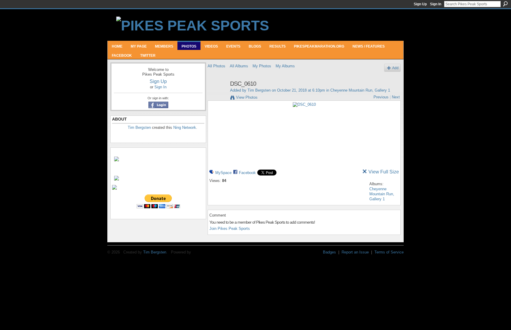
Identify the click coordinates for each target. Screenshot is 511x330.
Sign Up (420, 4)
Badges (329, 252)
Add (395, 68)
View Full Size (383, 171)
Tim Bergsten (139, 127)
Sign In (435, 4)
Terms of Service (389, 252)
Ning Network (184, 127)
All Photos (216, 66)
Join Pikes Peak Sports (229, 228)
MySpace (223, 172)
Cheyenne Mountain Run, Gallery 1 (360, 90)
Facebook (247, 172)
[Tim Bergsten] (217, 96)
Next (396, 97)
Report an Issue (355, 252)
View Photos (247, 97)
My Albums (285, 66)
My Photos (262, 66)
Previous (381, 97)
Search (505, 3)
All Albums (239, 66)
